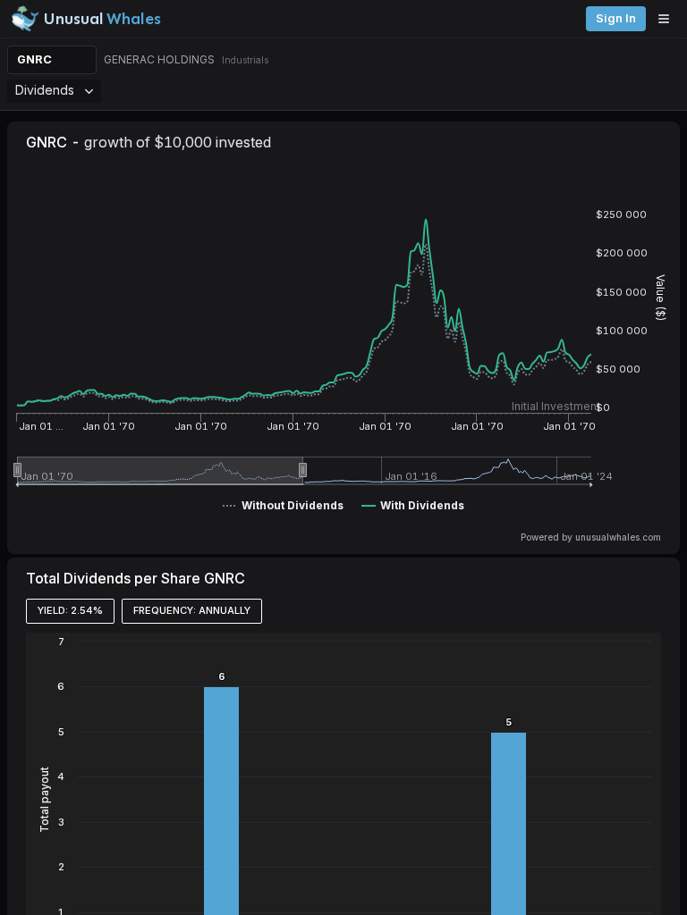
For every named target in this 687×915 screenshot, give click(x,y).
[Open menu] (668, 18)
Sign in (616, 18)
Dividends (44, 89)
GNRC (34, 59)
